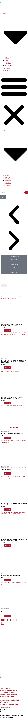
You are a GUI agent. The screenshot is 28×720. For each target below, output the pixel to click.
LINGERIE (6, 58)
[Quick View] (3, 330)
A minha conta (6, 70)
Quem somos (5, 688)
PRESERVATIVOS (8, 65)
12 (24, 620)
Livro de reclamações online (10, 700)
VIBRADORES (7, 67)
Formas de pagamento (8, 694)
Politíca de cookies (7, 696)
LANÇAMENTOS (7, 68)
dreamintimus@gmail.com (10, 704)
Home (4, 13)
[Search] (26, 192)
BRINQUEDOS (7, 57)
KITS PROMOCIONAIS (9, 62)
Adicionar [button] (7, 330)
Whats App (4, 702)
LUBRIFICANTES (8, 60)
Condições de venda (7, 692)
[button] (14, 101)
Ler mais (7, 438)
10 (17, 620)
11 (20, 620)
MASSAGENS (7, 63)
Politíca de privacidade (8, 690)
